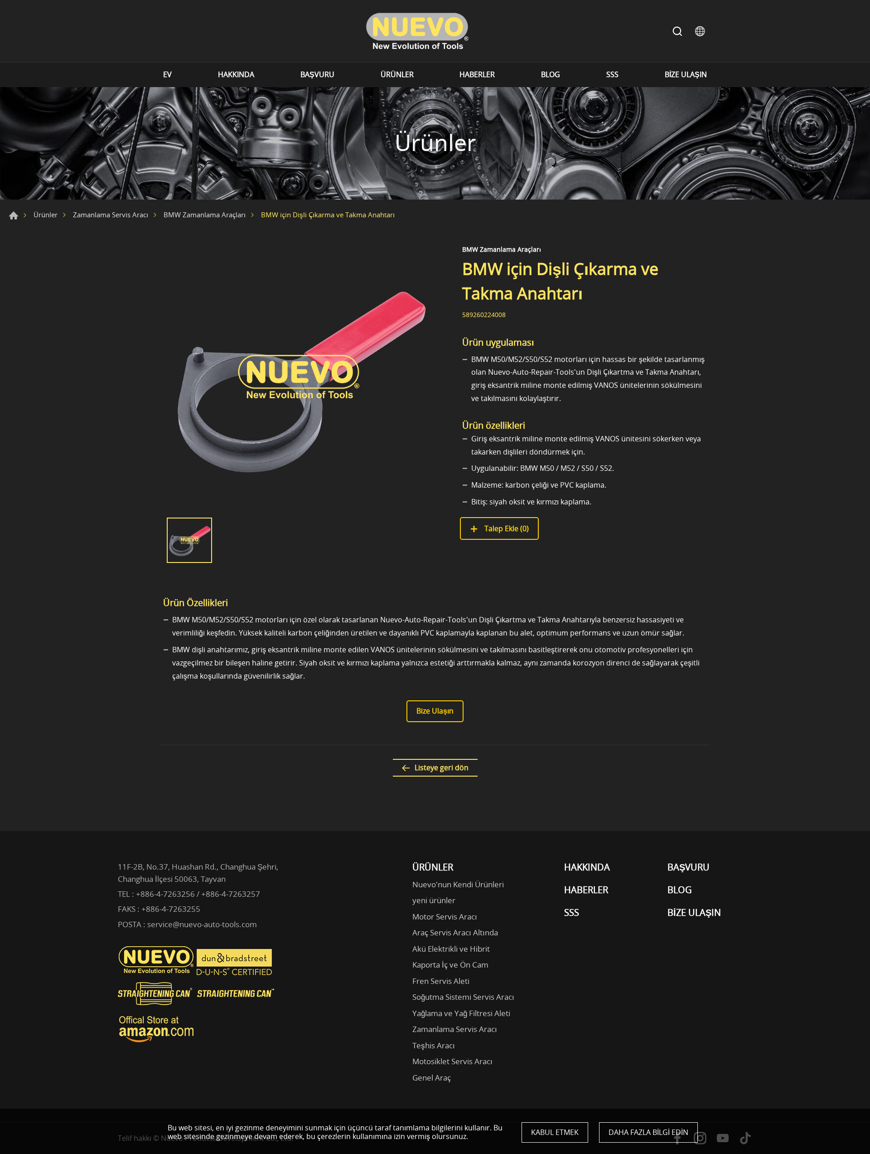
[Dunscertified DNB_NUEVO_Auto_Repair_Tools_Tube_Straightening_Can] (235, 973)
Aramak (677, 31)
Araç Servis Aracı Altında (455, 932)
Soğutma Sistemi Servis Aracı (463, 997)
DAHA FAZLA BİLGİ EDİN (648, 1132)
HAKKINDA (236, 74)
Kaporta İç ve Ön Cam (450, 964)
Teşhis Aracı (433, 1045)
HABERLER (477, 74)
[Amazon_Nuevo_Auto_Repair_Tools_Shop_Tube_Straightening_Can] (156, 1042)
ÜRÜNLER (397, 74)
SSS (612, 74)
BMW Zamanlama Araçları (205, 214)
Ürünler (46, 214)
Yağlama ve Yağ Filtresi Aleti (461, 1013)
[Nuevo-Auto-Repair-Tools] (417, 31)
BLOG (550, 74)
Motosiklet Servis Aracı (452, 1061)
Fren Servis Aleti (440, 981)
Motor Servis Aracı (444, 916)
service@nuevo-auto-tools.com (202, 924)
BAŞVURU (317, 74)
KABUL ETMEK (555, 1132)
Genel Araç (431, 1077)
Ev (13, 215)
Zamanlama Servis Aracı (110, 214)
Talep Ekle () (506, 528)
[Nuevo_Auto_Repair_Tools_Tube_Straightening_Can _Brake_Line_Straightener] (197, 1009)
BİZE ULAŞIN (686, 74)
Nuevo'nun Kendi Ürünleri (458, 884)
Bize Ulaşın (435, 711)
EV (167, 74)
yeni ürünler (433, 900)
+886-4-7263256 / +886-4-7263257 (198, 894)
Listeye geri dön (442, 768)
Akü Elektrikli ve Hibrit (451, 949)
